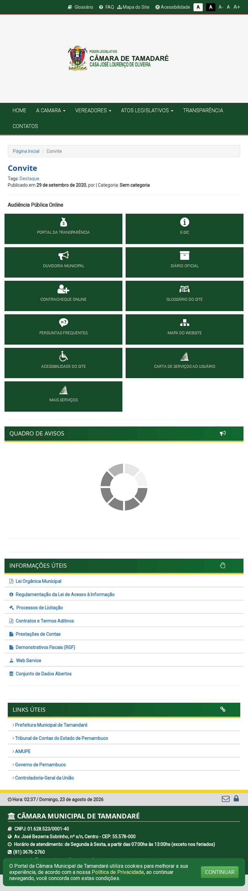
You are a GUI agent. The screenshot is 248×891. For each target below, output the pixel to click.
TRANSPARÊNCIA (203, 110)
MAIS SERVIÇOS (63, 400)
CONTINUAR (219, 872)
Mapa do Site (136, 7)
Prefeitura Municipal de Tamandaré (51, 725)
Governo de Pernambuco (40, 764)
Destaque (29, 178)
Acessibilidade (175, 7)
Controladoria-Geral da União (44, 777)
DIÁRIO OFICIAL (185, 266)
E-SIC (184, 232)
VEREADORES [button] (91, 110)
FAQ (109, 7)
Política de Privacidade (118, 872)
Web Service (28, 660)
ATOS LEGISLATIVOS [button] (145, 110)
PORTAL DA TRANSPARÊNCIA (63, 232)
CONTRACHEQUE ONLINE (63, 299)
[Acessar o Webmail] (226, 800)
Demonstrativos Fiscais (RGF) (45, 647)
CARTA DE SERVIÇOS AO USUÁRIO (184, 366)
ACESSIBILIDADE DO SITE (63, 366)
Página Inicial (26, 151)
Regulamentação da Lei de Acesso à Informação (65, 594)
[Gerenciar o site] (236, 800)
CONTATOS (25, 126)
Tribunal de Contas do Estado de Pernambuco (61, 738)
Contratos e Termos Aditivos (44, 620)
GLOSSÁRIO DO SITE (184, 299)
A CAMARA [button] (48, 110)
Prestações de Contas (38, 634)
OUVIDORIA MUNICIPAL (63, 266)
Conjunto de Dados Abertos (43, 673)
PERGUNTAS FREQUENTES (63, 333)
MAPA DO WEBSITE (185, 333)
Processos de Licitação (39, 607)
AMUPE (22, 751)
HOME (19, 110)
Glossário (83, 7)
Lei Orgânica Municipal (38, 581)
